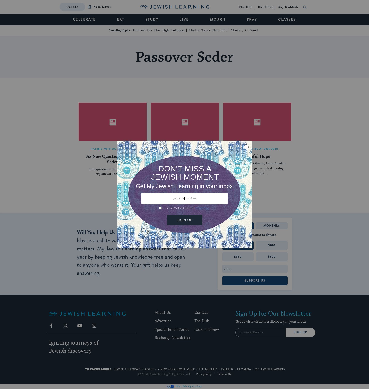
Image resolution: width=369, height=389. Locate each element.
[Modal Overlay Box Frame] (184, 194)
